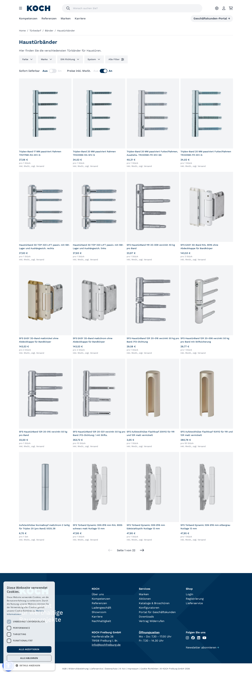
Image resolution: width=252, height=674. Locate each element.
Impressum (133, 668)
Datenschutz (111, 668)
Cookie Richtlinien (149, 668)
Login (189, 594)
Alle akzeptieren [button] (29, 649)
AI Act (122, 668)
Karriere (80, 18)
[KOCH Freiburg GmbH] (38, 8)
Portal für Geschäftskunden (157, 612)
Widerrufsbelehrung (78, 668)
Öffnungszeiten (149, 632)
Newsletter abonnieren (202, 647)
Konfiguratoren (149, 607)
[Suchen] (68, 8)
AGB (64, 668)
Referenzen (49, 18)
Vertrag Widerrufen (151, 621)
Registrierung (195, 598)
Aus (45, 70)
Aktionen (145, 598)
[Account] (223, 8)
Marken (66, 18)
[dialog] (29, 626)
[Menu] (20, 8)
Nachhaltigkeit (101, 621)
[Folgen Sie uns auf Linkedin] (198, 637)
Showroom (99, 612)
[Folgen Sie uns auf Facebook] (193, 637)
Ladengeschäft (101, 607)
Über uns (98, 594)
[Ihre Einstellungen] (216, 8)
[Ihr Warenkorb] (230, 8)
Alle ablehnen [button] (29, 658)
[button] (29, 665)
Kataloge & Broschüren (154, 603)
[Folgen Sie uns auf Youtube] (204, 637)
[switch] (53, 71)
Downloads (146, 616)
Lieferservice (194, 603)
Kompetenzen (28, 18)
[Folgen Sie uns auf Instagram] (187, 637)
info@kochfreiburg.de (106, 644)
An (60, 70)
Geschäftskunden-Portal (212, 18)
